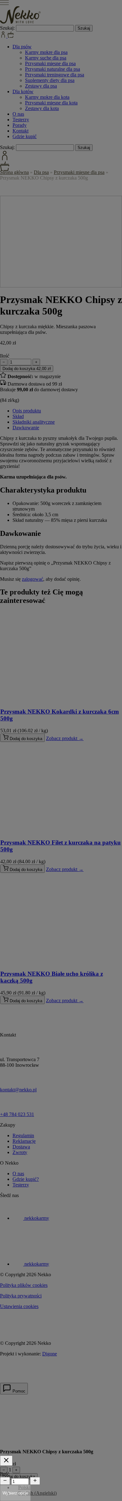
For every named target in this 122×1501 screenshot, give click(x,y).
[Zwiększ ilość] (35, 1481)
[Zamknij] (6, 1460)
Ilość (4, 1474)
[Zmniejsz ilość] (5, 1481)
